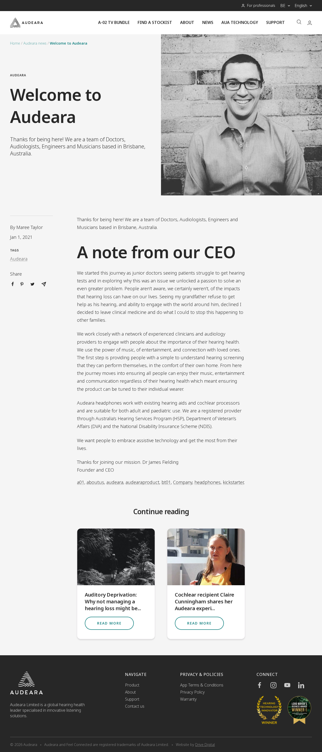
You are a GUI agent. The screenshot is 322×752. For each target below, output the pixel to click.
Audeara (18, 75)
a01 (80, 482)
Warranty (188, 699)
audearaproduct (142, 482)
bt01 (166, 482)
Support (275, 22)
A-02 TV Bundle (114, 22)
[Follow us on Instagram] (277, 685)
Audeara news (35, 43)
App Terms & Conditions (201, 685)
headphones (207, 482)
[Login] (309, 23)
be (282, 5)
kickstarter (233, 482)
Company (182, 482)
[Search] (299, 22)
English (301, 5)
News (207, 22)
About (187, 22)
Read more (109, 623)
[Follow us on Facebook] (263, 685)
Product (132, 685)
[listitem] (13, 284)
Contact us (134, 706)
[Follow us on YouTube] (291, 685)
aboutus (95, 482)
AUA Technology (239, 22)
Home (15, 43)
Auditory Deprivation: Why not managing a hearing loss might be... (113, 601)
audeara (114, 482)
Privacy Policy (192, 692)
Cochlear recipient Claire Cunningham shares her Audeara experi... (204, 601)
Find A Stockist (155, 22)
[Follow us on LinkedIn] (305, 685)
